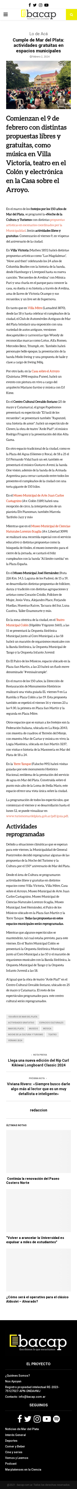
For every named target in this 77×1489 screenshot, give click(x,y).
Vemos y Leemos (16, 1458)
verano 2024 (15, 1040)
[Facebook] (19, 1419)
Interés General (15, 1435)
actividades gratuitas (21, 1023)
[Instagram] (37, 1419)
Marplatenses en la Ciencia (23, 1469)
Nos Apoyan (13, 1381)
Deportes (11, 1440)
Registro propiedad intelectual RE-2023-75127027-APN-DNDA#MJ (32, 1388)
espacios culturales (51, 1023)
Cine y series (13, 1452)
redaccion (38, 1110)
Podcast (10, 1463)
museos (33, 1029)
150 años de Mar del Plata (22, 1017)
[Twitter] (28, 1419)
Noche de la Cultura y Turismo (25, 1034)
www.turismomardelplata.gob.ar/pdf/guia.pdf (37, 816)
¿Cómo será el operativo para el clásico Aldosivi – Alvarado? (37, 1299)
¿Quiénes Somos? (17, 1375)
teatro (52, 1034)
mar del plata (16, 1029)
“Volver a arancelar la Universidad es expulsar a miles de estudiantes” (35, 1240)
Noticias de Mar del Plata (22, 1429)
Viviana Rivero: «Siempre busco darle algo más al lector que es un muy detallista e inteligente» (38, 1089)
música (47, 1029)
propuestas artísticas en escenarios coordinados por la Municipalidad (35, 225)
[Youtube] (47, 1419)
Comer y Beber (15, 1446)
